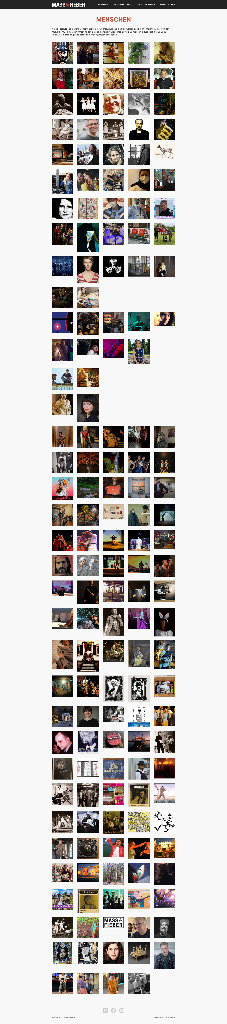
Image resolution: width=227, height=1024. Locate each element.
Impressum (158, 1017)
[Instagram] (121, 1010)
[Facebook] (113, 1010)
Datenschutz (170, 1017)
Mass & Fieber (68, 5)
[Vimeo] (105, 1010)
